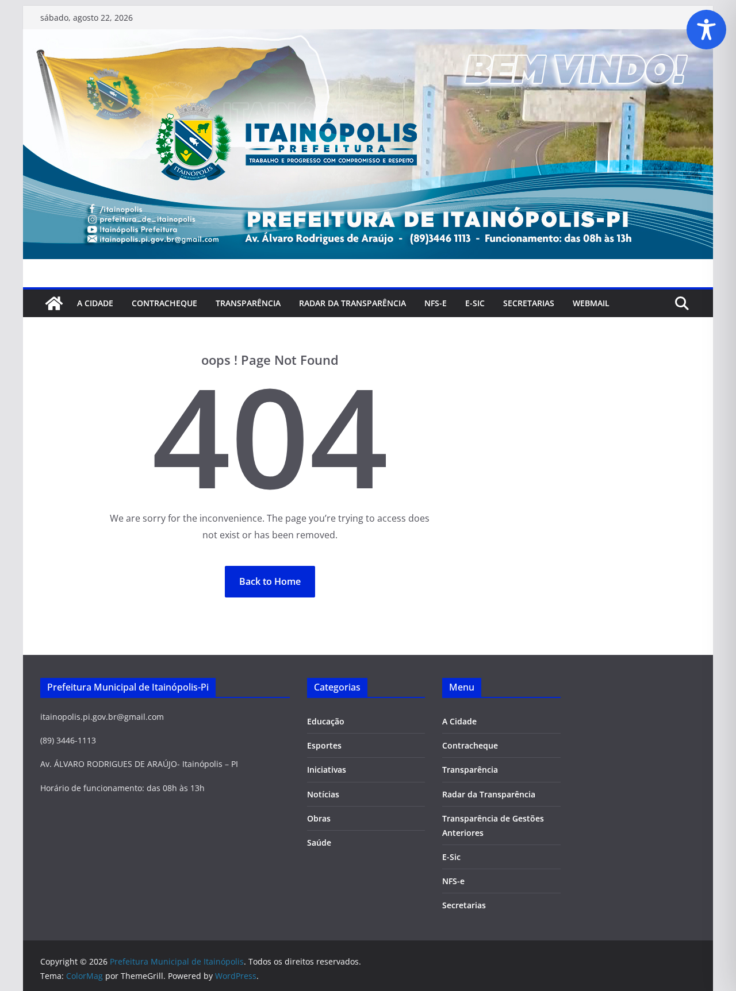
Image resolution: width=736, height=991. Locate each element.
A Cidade (95, 303)
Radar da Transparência (352, 303)
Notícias (323, 794)
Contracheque (164, 303)
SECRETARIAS (528, 303)
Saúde (319, 842)
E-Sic (475, 303)
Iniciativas (326, 769)
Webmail (591, 303)
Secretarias (464, 905)
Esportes (324, 745)
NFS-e (435, 303)
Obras (319, 818)
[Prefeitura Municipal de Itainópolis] (368, 37)
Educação (325, 721)
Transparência (248, 303)
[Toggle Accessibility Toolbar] (706, 30)
